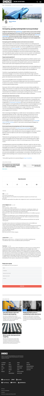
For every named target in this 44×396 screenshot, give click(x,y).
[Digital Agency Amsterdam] (5, 379)
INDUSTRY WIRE (19, 373)
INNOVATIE (3, 371)
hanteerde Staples (16, 48)
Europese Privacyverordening (23, 128)
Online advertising (19, 1)
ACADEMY (10, 369)
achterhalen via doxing (15, 102)
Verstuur (22, 286)
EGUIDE (18, 369)
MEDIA (2, 366)
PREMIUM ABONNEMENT (30, 366)
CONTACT (28, 362)
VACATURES (28, 364)
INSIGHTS (10, 366)
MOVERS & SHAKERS (20, 371)
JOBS (9, 371)
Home (3, 5)
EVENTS (10, 364)
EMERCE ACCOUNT (20, 366)
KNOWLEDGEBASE (11, 373)
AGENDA (18, 362)
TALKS (10, 362)
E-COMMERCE (3, 362)
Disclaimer (3, 392)
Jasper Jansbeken (28, 158)
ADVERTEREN (29, 369)
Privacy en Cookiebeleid (5, 390)
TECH (2, 369)
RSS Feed (3, 388)
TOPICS (18, 364)
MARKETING (3, 364)
